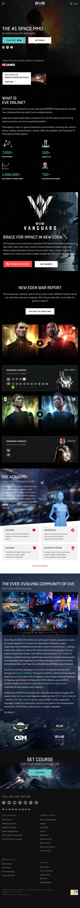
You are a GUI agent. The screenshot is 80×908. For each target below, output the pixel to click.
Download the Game (9, 823)
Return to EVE (45, 843)
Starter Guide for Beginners (12, 835)
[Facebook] (3, 802)
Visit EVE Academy (40, 566)
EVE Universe (7, 864)
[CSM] (20, 738)
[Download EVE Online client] (11, 47)
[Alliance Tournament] (20, 727)
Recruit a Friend (46, 839)
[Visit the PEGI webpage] (74, 892)
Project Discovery (8, 875)
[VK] (36, 802)
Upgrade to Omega (9, 827)
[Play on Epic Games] (7, 48)
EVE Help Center (21, 699)
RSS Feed (43, 878)
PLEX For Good (45, 851)
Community (44, 827)
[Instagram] (30, 802)
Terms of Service (46, 871)
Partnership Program (51, 683)
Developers (44, 835)
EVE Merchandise (8, 872)
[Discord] (25, 802)
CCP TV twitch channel (65, 696)
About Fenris (44, 867)
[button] (74, 3)
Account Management (48, 820)
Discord (23, 696)
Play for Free (6, 820)
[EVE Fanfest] (59, 738)
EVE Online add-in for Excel (12, 839)
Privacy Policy (45, 875)
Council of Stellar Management (30, 673)
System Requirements (10, 831)
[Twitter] (9, 802)
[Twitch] (20, 802)
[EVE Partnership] (59, 727)
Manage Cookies (45, 882)
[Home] (40, 5)
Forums (43, 831)
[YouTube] (14, 802)
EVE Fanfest (64, 653)
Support (43, 823)
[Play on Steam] (3, 47)
